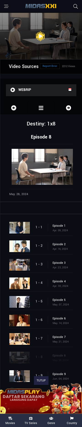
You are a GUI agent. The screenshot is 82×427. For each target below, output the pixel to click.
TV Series (31, 423)
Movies (10, 423)
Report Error (50, 66)
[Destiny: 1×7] (13, 108)
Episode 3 (59, 263)
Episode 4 (59, 281)
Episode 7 (59, 337)
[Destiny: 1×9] (68, 108)
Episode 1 (59, 226)
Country (72, 423)
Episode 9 (59, 374)
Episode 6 (59, 318)
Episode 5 (59, 300)
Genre (51, 423)
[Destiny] (41, 108)
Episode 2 (59, 244)
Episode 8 (59, 356)
